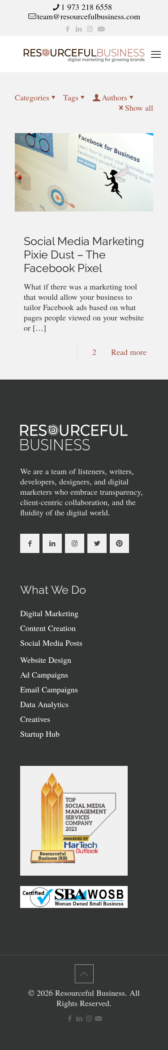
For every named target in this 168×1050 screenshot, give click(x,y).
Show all (139, 107)
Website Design (45, 659)
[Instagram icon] (89, 28)
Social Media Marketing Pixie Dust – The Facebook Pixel (84, 254)
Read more (128, 351)
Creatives (35, 718)
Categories (32, 97)
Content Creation (48, 627)
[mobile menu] (156, 53)
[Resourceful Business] (84, 53)
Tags (70, 97)
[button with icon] (29, 543)
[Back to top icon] (84, 973)
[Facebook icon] (67, 28)
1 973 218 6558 (86, 6)
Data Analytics (44, 704)
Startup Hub (40, 733)
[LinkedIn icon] (78, 28)
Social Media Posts (51, 642)
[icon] (101, 28)
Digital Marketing (49, 613)
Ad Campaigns (44, 674)
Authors (114, 97)
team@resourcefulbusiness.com (88, 16)
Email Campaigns (49, 689)
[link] (74, 437)
